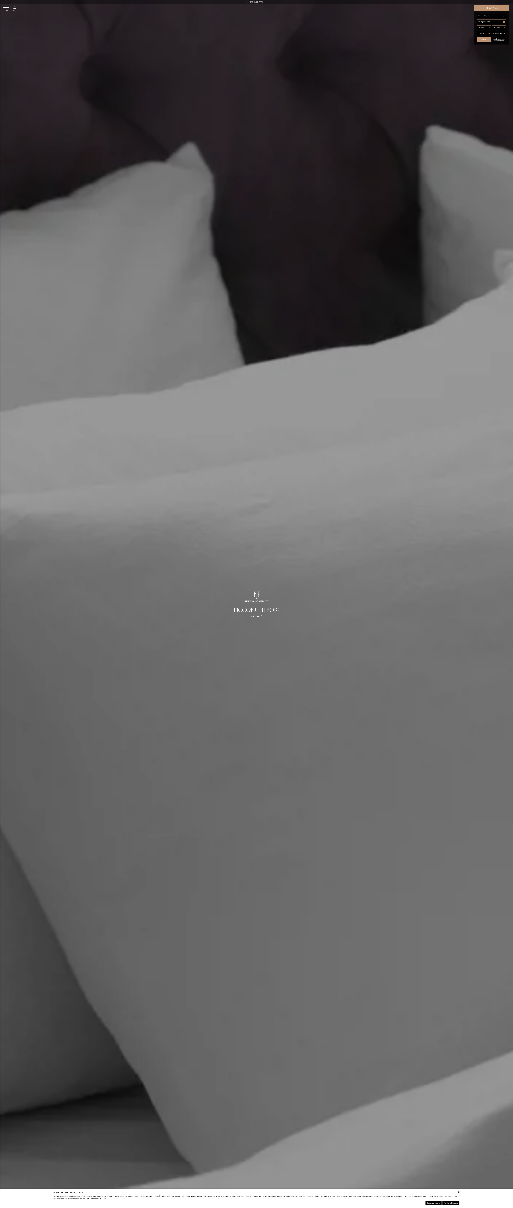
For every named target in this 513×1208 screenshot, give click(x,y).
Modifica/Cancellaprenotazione (499, 40)
